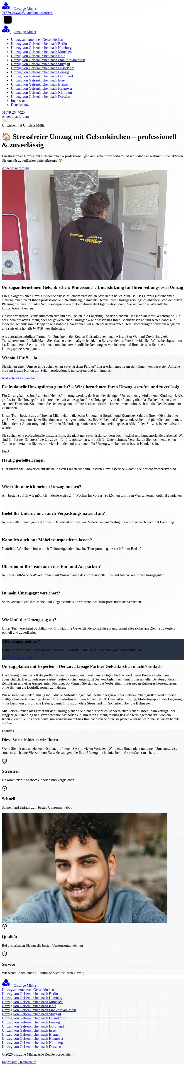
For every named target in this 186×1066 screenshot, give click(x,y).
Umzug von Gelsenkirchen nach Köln (38, 56)
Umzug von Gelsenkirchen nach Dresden (40, 96)
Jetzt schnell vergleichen (19, 378)
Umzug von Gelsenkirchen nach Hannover (41, 88)
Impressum (19, 101)
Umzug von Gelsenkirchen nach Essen (38, 80)
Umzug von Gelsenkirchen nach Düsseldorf (42, 68)
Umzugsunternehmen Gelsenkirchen (37, 39)
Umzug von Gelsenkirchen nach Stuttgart (40, 64)
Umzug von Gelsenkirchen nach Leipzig (40, 72)
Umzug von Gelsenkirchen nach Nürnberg (41, 92)
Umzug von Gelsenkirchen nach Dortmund (42, 76)
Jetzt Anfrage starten (16, 658)
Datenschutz (20, 105)
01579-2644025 (13, 13)
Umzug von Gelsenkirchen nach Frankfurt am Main (48, 60)
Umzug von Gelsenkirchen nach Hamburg (41, 48)
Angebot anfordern (39, 13)
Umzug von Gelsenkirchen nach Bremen (40, 84)
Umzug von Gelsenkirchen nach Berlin (39, 44)
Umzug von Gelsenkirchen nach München (41, 52)
